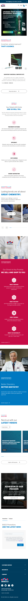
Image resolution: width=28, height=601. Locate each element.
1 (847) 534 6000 (5, 593)
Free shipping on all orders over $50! (14, 1)
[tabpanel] (11, 213)
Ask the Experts (4, 402)
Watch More (5, 427)
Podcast (11, 518)
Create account (4, 342)
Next (25, 68)
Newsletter (4, 518)
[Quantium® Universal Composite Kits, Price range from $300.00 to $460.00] (14, 62)
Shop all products (13, 91)
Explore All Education (12, 462)
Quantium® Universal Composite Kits (14, 74)
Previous (2, 68)
